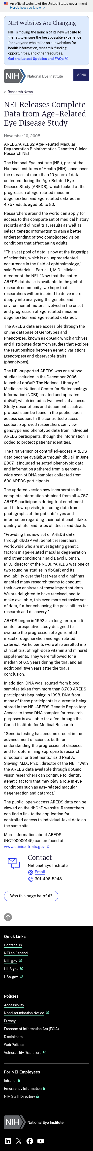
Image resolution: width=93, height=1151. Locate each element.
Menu (81, 75)
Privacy (10, 1021)
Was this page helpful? (31, 896)
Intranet (10, 1081)
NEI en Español (16, 953)
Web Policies (14, 1044)
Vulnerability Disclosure (22, 1052)
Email (40, 872)
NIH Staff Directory (20, 1096)
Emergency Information (23, 1089)
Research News (20, 92)
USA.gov (11, 977)
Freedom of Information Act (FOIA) (31, 1029)
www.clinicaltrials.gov (24, 846)
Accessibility (14, 1005)
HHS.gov (11, 969)
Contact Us (13, 945)
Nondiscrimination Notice (24, 1013)
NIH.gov (10, 961)
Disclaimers (13, 1037)
